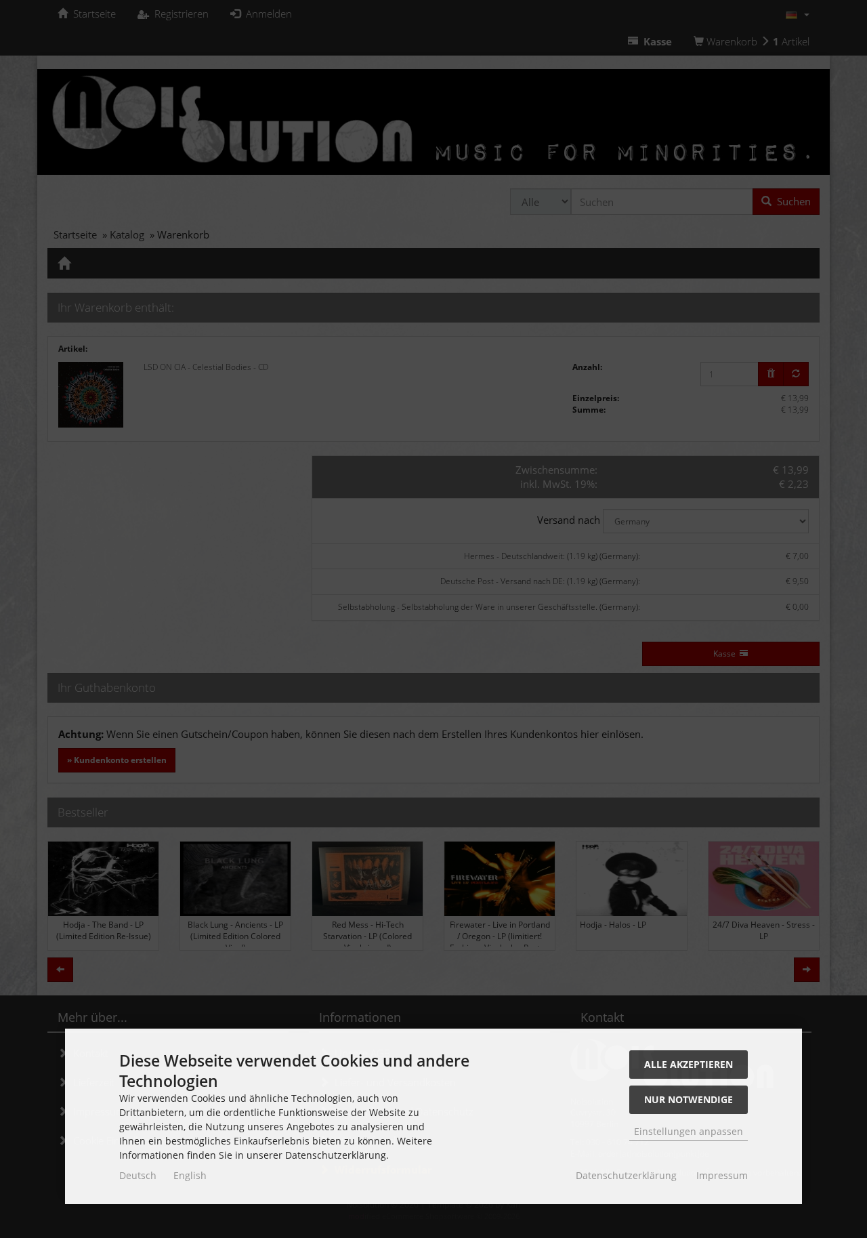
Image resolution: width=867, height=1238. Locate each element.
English (190, 1175)
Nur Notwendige (688, 1099)
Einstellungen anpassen (688, 1131)
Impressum (722, 1175)
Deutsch (137, 1175)
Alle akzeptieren (688, 1064)
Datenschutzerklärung (626, 1175)
